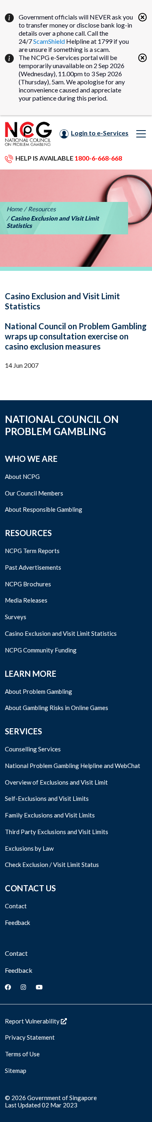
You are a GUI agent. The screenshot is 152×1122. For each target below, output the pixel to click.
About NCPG (22, 476)
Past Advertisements (33, 567)
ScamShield (49, 41)
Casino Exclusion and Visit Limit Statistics (61, 633)
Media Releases (26, 600)
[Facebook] (8, 987)
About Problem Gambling (38, 691)
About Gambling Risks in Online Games (56, 707)
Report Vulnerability (33, 1021)
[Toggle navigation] (141, 134)
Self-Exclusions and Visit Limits (47, 798)
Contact (16, 906)
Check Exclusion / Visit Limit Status (52, 864)
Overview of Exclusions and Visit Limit (56, 782)
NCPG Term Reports (32, 550)
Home (14, 208)
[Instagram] (23, 987)
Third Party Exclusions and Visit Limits (56, 831)
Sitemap (15, 1070)
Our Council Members (34, 493)
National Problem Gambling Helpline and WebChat (72, 765)
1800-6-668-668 (98, 158)
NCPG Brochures (28, 584)
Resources (42, 208)
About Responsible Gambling (43, 509)
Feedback (17, 922)
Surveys (15, 616)
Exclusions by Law (29, 848)
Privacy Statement (30, 1037)
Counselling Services (33, 749)
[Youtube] (39, 987)
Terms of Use (22, 1054)
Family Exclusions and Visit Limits (50, 815)
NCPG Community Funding (41, 650)
